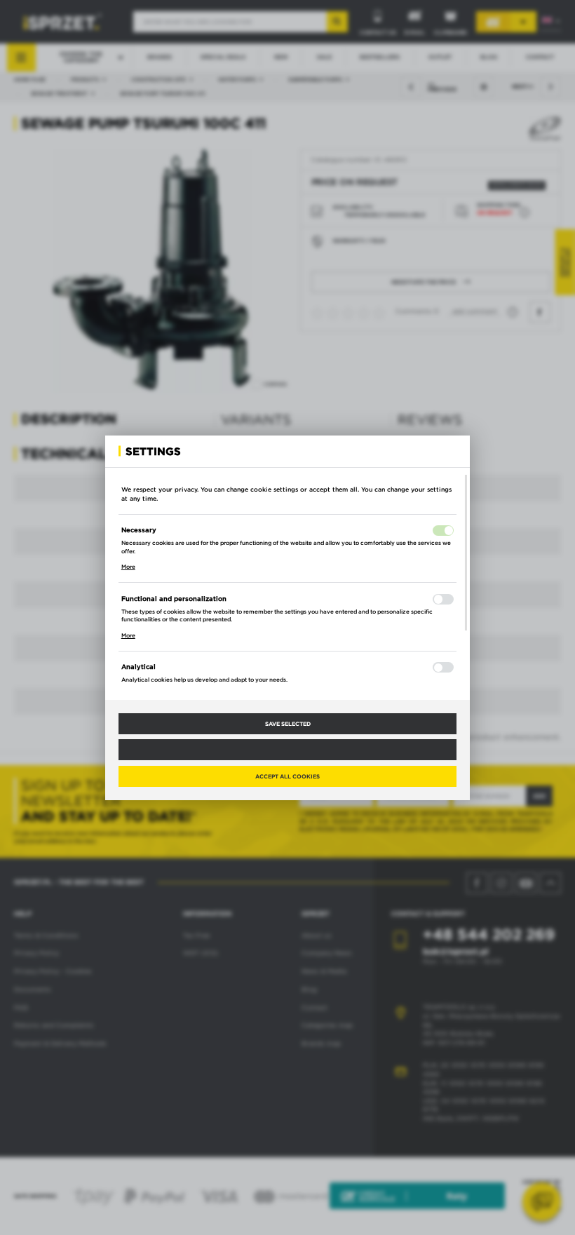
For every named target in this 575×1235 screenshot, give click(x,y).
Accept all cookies (287, 776)
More (128, 566)
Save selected (288, 723)
